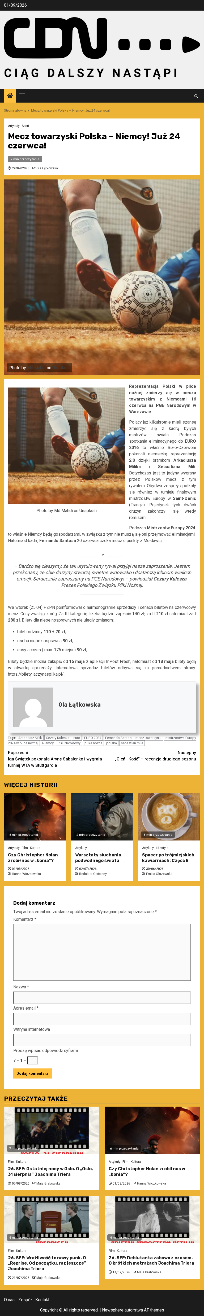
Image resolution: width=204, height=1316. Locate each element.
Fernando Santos (118, 738)
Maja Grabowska (48, 1183)
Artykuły (14, 126)
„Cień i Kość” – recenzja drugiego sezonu (155, 756)
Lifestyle (162, 848)
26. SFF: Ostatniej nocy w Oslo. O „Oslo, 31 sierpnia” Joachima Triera (50, 1171)
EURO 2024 (92, 738)
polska (111, 743)
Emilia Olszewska (159, 874)
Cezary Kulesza (57, 738)
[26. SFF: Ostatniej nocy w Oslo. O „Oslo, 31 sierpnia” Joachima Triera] (51, 1130)
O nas (9, 1299)
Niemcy (48, 743)
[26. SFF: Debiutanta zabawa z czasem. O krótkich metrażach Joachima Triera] (152, 1219)
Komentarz (24, 919)
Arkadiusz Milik (30, 738)
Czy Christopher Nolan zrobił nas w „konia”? (33, 857)
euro (76, 738)
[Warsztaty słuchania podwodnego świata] (102, 816)
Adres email (26, 1008)
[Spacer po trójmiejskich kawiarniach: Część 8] (169, 816)
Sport (25, 126)
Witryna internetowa (31, 1029)
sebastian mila (132, 743)
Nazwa (21, 986)
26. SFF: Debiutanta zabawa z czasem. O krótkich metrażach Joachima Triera (151, 1260)
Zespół (25, 1299)
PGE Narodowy (69, 743)
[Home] (10, 96)
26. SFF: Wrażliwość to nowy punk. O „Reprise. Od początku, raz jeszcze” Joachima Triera (47, 1263)
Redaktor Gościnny (93, 874)
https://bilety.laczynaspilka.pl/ (36, 674)
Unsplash (61, 367)
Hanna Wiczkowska (26, 874)
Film (25, 848)
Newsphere (113, 1310)
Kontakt (42, 1299)
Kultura (35, 848)
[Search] (196, 96)
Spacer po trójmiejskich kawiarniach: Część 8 (168, 857)
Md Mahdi (36, 367)
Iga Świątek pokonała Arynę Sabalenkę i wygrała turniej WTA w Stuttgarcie (55, 759)
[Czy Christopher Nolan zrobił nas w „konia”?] (35, 816)
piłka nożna (93, 743)
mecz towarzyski (148, 738)
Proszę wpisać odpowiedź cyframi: (46, 1050)
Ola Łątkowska (47, 168)
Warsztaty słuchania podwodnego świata (98, 857)
